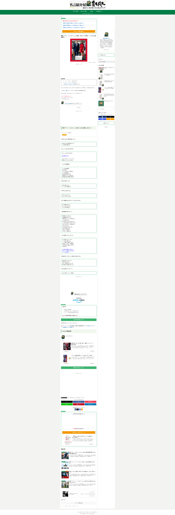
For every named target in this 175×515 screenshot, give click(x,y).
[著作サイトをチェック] (76, 409)
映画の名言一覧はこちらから (78, 367)
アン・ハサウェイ (82, 397)
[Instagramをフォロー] (80, 409)
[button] (113, 109)
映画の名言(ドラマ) (64, 397)
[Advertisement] (79, 71)
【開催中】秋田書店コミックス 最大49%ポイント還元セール (73, 25)
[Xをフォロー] (78, 409)
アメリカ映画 (70, 397)
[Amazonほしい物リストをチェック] (82, 409)
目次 (78, 107)
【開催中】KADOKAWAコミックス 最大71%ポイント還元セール (74, 27)
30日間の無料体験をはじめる (78, 319)
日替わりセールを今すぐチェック (79, 432)
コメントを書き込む (79, 502)
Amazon (64, 134)
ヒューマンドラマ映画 (76, 397)
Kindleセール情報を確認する (78, 31)
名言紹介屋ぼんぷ (106, 38)
